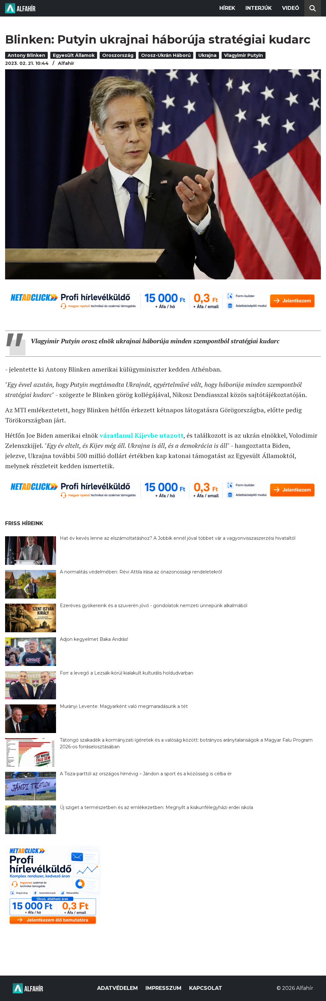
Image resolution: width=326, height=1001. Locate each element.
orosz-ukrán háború (166, 55)
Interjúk (258, 8)
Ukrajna (207, 55)
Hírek (227, 8)
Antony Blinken (26, 55)
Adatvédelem (117, 988)
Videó (290, 8)
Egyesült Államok (74, 55)
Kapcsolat (205, 988)
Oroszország (117, 55)
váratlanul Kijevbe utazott (141, 435)
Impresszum (163, 988)
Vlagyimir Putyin (243, 55)
